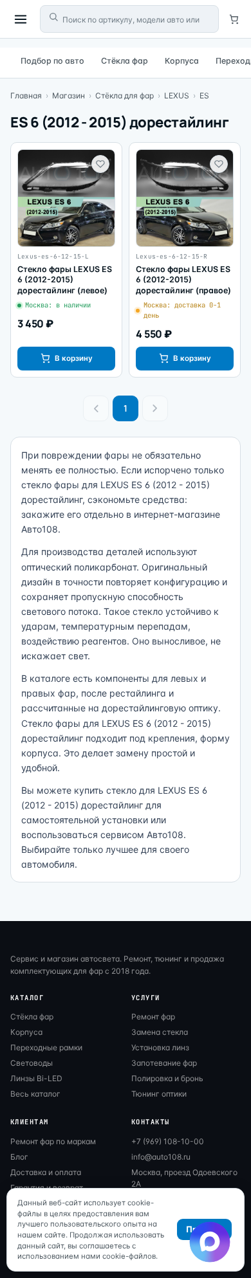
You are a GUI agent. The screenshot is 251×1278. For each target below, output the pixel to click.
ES (204, 95)
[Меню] (20, 19)
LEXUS (176, 95)
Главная (26, 95)
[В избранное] (100, 164)
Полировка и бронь (167, 1078)
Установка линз (160, 1047)
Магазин (68, 95)
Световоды (31, 1063)
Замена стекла (159, 1032)
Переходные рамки (46, 1047)
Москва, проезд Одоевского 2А (184, 1178)
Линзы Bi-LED (36, 1078)
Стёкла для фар (124, 95)
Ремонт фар (153, 1016)
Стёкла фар (124, 61)
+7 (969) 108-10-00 (167, 1141)
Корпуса (182, 61)
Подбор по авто (52, 61)
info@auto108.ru (161, 1157)
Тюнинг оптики (159, 1094)
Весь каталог (35, 1094)
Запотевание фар (164, 1063)
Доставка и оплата (45, 1172)
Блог (19, 1157)
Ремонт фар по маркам (53, 1141)
